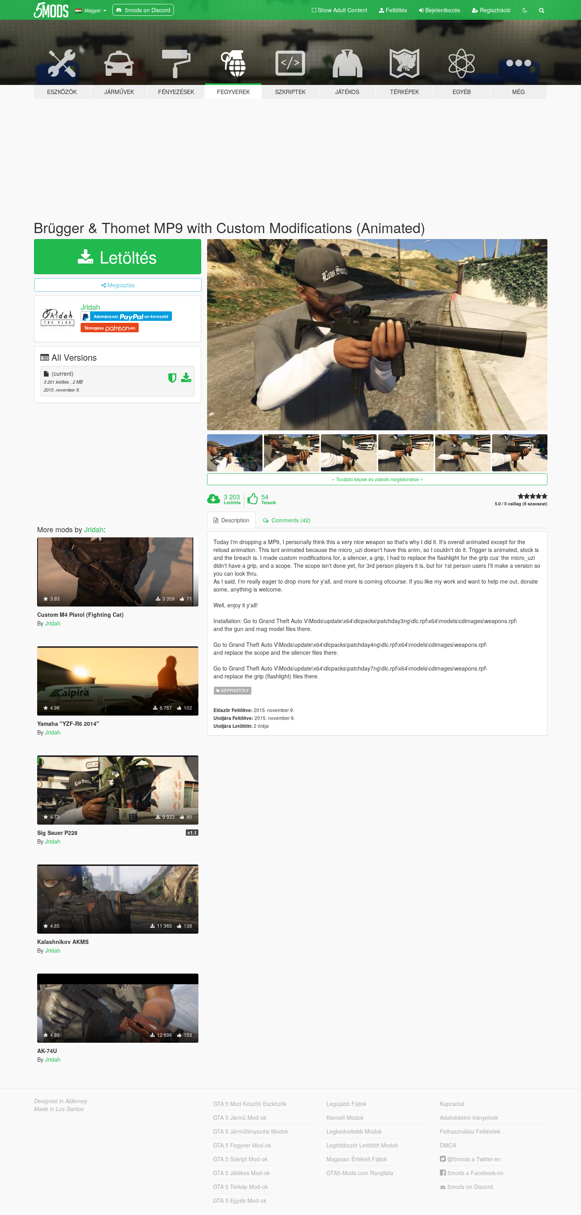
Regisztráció (494, 10)
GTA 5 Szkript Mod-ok (240, 1159)
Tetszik (268, 502)
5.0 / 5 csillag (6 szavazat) (521, 503)
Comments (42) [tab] (289, 520)
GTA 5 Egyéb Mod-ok (239, 1200)
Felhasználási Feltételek (470, 1131)
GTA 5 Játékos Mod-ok (241, 1173)
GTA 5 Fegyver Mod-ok (242, 1145)
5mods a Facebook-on (475, 1173)
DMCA (448, 1145)
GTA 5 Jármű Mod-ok (239, 1117)
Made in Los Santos (59, 1109)
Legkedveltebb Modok (354, 1131)
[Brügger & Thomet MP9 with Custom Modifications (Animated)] (377, 335)
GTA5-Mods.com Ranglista (359, 1173)
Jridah (90, 306)
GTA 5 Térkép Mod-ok (240, 1187)
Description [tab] (233, 520)
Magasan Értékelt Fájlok (356, 1159)
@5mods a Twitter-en (473, 1159)
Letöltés (126, 256)
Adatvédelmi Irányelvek (469, 1117)
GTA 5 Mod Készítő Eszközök (250, 1104)
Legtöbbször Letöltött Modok (362, 1145)
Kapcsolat (452, 1104)
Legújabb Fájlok (346, 1104)
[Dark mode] (525, 10)
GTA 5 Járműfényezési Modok (250, 1131)
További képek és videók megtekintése (377, 479)
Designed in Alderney (60, 1101)
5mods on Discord (469, 1187)
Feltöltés (395, 10)
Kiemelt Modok (345, 1117)
